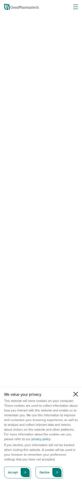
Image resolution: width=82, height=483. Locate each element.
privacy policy (41, 439)
